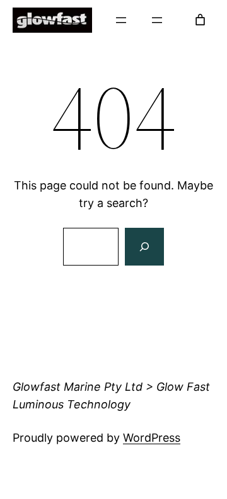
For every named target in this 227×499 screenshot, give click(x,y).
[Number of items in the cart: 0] (200, 20)
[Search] (144, 247)
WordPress (151, 437)
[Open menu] (121, 20)
